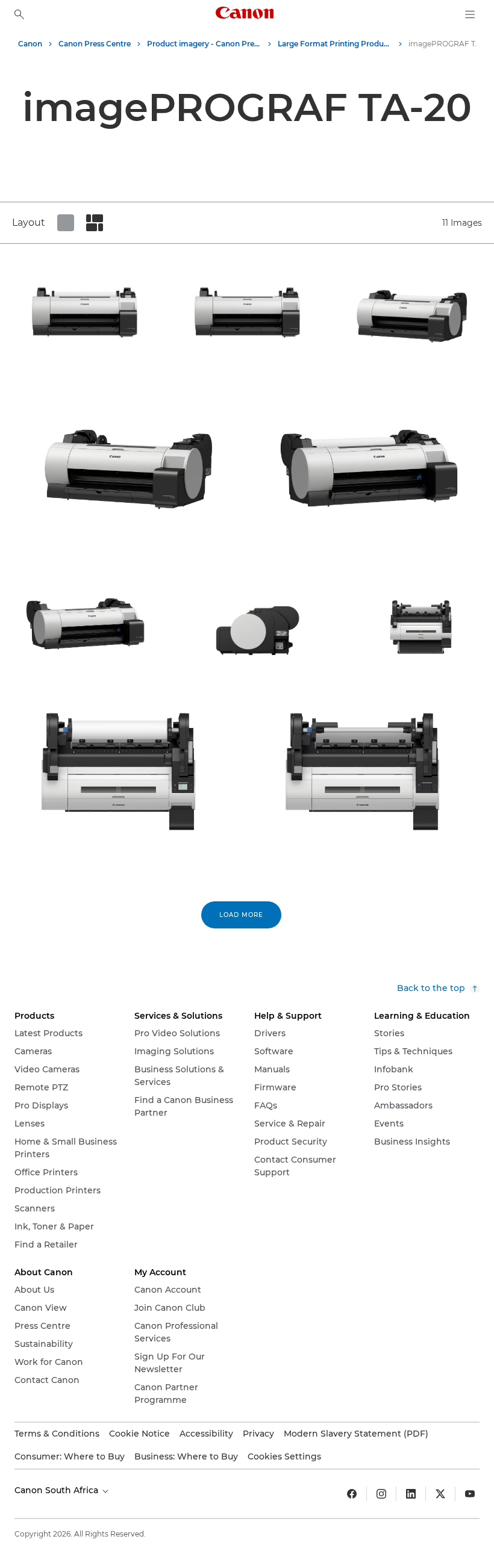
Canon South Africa (57, 1490)
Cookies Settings (284, 1456)
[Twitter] (440, 1494)
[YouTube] (470, 1494)
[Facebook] (352, 1494)
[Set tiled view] (65, 222)
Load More (241, 915)
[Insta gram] (381, 1494)
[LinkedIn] (411, 1494)
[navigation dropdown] (470, 14)
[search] (19, 14)
